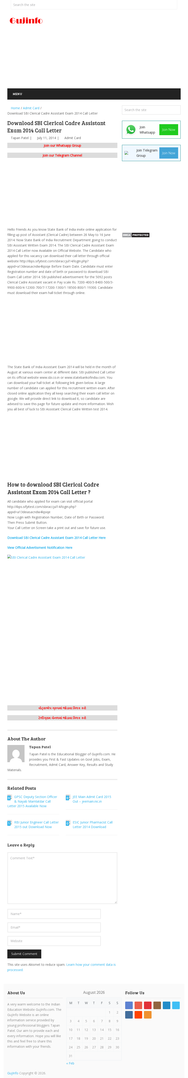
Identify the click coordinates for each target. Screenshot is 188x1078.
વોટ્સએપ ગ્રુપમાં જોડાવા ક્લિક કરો (62, 708)
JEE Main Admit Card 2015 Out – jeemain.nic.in (92, 799)
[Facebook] (129, 1005)
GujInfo (12, 1073)
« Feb (70, 1063)
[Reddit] (138, 1015)
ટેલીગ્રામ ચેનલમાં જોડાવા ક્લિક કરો (62, 718)
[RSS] (148, 1015)
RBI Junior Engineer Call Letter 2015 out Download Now (36, 824)
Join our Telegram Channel (62, 155)
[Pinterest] (148, 1005)
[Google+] (138, 1005)
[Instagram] (157, 1005)
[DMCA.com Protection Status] (136, 236)
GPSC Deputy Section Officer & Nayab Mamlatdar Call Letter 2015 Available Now (32, 801)
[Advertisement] (123, 49)
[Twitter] (176, 1005)
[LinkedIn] (166, 1005)
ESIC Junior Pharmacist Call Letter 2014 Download (93, 824)
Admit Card (72, 138)
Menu (17, 94)
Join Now (168, 129)
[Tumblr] (129, 1015)
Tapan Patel (20, 138)
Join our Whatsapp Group (62, 145)
